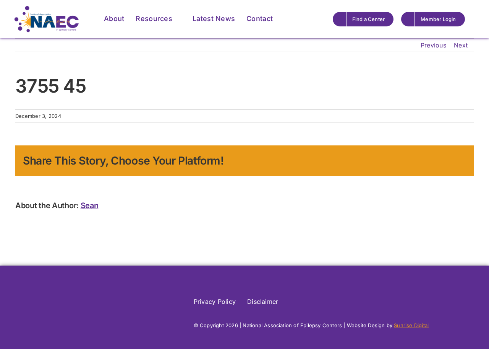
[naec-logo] (46, 9)
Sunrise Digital (411, 325)
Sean (90, 205)
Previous (433, 45)
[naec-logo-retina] (63, 291)
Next (461, 45)
